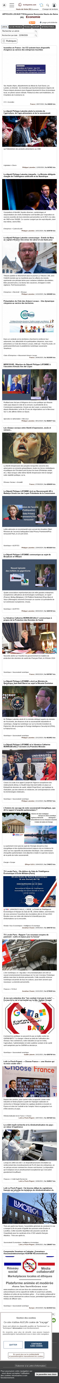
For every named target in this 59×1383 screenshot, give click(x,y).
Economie (32, 17)
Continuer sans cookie (36, 1345)
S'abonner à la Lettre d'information (31, 1366)
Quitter (13, 1345)
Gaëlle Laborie (29, 1054)
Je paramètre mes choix (46, 1374)
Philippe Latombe (28, 167)
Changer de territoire (50, 9)
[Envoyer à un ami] (53, 1320)
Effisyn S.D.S (29, 864)
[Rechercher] (48, 5)
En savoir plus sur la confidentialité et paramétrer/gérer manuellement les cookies (26, 1355)
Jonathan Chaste (28, 928)
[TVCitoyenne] (27, 4)
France (32, 104)
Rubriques (11, 41)
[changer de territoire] (41, 5)
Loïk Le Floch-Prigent (26, 1118)
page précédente (49, 22)
